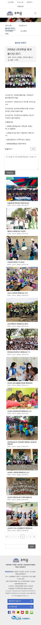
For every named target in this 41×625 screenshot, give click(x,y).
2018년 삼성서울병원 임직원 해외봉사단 (19, 383)
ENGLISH (21, 6)
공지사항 (8, 25)
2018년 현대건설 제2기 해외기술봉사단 (19, 497)
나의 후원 (11, 2)
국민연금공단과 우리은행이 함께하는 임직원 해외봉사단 (21, 443)
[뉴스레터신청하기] (20, 608)
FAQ (6, 34)
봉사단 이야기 (10, 28)
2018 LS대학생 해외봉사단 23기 (17, 293)
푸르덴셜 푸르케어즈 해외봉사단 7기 (18, 352)
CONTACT (22, 567)
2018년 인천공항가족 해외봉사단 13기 (19, 411)
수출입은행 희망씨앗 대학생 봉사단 (18, 203)
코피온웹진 (9, 31)
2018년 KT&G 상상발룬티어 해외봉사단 (19, 528)
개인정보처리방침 (29, 565)
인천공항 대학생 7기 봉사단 (15, 262)
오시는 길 (20, 2)
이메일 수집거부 (17, 565)
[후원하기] (20, 602)
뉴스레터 (23, 31)
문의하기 (29, 2)
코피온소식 (23, 25)
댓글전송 (10, 173)
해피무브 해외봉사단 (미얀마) (16, 231)
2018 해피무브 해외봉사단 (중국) (17, 324)
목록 (33, 149)
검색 (31, 546)
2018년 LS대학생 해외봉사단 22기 (18, 472)
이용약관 (8, 565)
